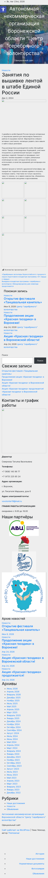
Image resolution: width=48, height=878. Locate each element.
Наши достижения (16, 803)
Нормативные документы (31, 863)
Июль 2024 (12, 736)
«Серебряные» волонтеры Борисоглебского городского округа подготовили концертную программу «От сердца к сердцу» (24, 276)
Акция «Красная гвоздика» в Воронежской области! (23, 338)
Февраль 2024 (14, 751)
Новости (6, 70)
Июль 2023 (12, 772)
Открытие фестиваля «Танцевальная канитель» (23, 300)
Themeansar (14, 833)
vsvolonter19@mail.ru (12, 501)
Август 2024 (13, 733)
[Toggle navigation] (3, 67)
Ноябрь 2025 (13, 700)
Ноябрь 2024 (13, 724)
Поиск (5, 355)
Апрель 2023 (13, 780)
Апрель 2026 (13, 691)
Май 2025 (11, 706)
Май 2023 (11, 777)
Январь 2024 (13, 754)
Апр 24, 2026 (8, 651)
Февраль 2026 (14, 694)
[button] (3, 9)
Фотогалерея (38, 868)
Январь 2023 (13, 789)
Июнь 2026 (12, 688)
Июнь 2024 (12, 739)
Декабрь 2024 (14, 721)
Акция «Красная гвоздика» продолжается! (23, 388)
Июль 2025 (12, 703)
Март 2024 (12, 748)
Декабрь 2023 (14, 757)
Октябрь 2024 (14, 727)
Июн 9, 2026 (8, 634)
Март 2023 (12, 783)
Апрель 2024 (13, 745)
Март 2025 (12, 712)
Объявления (12, 809)
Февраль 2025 (14, 715)
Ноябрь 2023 (13, 760)
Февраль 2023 (14, 786)
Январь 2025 (13, 718)
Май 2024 (11, 742)
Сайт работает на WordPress (16, 830)
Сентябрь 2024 (14, 730)
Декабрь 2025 (14, 697)
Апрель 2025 (13, 709)
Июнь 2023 (12, 775)
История (40, 854)
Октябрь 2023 (14, 763)
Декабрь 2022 (14, 792)
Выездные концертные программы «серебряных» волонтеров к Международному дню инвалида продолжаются (21, 283)
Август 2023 (13, 769)
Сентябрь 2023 (14, 766)
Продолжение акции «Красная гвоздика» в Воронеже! (20, 319)
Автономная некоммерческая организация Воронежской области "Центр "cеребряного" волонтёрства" (24, 31)
